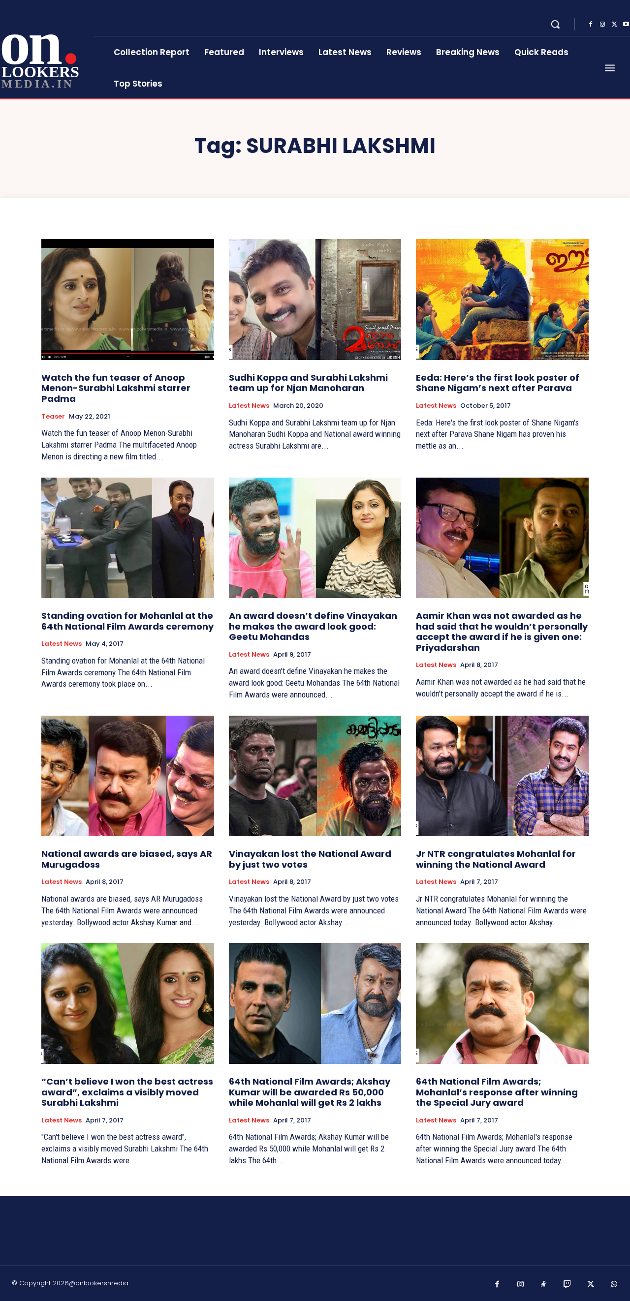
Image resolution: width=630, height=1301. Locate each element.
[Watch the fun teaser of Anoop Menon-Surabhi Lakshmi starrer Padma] (127, 299)
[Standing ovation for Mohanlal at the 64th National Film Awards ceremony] (127, 538)
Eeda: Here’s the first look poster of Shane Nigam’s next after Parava (497, 382)
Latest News (249, 406)
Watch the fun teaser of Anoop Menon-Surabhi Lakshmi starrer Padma (115, 388)
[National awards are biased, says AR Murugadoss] (127, 776)
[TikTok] (544, 1284)
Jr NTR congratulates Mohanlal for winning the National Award (496, 859)
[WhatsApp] (614, 1284)
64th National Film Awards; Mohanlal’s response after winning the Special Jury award (497, 1092)
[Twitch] (567, 1284)
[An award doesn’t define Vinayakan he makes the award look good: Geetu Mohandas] (315, 538)
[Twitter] (614, 24)
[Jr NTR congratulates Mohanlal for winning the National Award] (502, 776)
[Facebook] (591, 24)
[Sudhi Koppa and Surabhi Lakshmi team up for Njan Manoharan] (315, 299)
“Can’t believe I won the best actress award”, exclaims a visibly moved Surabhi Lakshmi (127, 1092)
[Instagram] (602, 24)
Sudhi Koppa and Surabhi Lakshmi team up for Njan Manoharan (308, 382)
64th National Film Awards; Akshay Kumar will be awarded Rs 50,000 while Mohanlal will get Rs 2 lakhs (309, 1092)
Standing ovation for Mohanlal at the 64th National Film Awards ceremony (127, 621)
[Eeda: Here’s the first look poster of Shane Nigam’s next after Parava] (502, 299)
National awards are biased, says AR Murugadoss (126, 859)
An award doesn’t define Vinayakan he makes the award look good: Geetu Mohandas (313, 626)
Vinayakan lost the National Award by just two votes (310, 859)
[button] (555, 24)
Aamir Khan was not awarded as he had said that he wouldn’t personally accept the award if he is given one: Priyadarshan (502, 631)
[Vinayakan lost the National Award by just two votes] (315, 776)
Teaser (53, 417)
